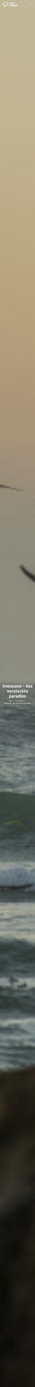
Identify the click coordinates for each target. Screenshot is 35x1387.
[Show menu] (30, 3)
